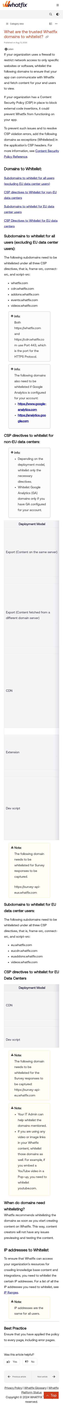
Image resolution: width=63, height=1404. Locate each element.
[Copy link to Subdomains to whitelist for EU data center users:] (40, 911)
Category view (16, 24)
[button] (18, 1377)
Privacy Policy (13, 1388)
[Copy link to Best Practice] (32, 1328)
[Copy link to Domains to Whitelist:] (47, 169)
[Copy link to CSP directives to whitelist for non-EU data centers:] (45, 442)
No (32, 1361)
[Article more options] (56, 24)
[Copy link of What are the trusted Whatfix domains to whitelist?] (47, 37)
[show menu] (57, 5)
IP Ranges (11, 1292)
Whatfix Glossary (35, 1388)
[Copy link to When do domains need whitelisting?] (30, 1209)
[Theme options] (57, 14)
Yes (15, 1361)
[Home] (15, 5)
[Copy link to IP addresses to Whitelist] (55, 1250)
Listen (10, 49)
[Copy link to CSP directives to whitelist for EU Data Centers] (32, 978)
